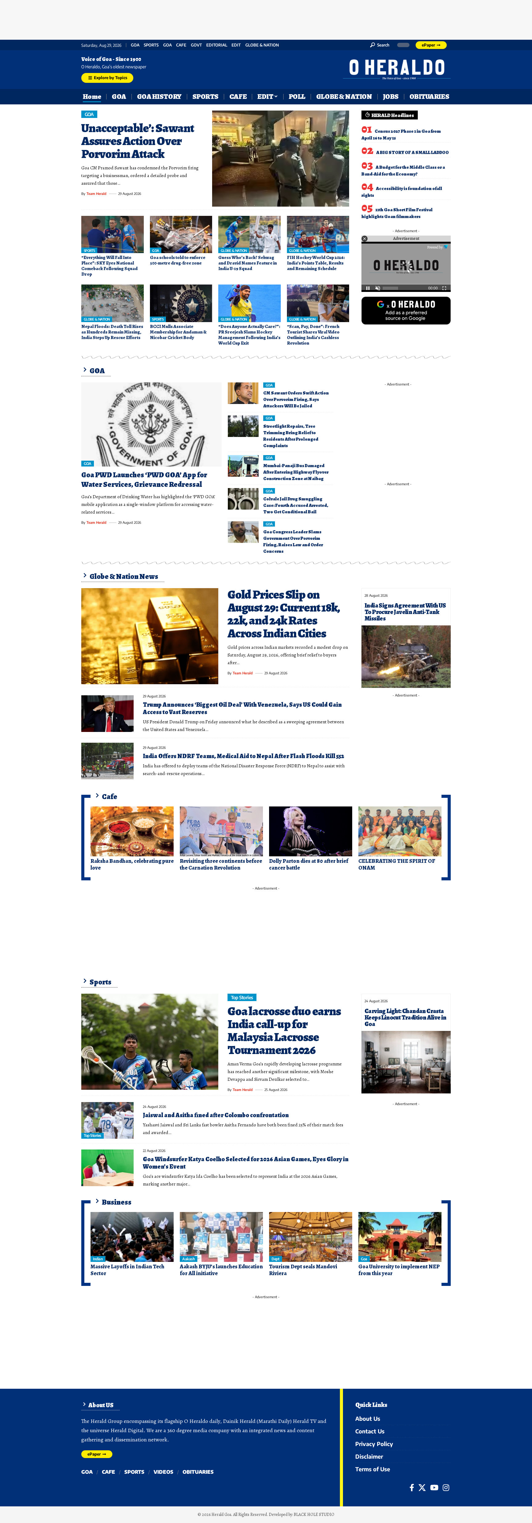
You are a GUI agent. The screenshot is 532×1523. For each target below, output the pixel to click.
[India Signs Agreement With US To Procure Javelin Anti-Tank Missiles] (406, 656)
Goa (167, 45)
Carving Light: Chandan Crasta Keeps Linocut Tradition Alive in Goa (405, 1017)
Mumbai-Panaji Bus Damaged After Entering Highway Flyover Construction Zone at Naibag (295, 472)
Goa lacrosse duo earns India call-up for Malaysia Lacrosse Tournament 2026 (284, 1030)
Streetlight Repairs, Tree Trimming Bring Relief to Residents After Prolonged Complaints (290, 436)
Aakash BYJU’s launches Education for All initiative (221, 1270)
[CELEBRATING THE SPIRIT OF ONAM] (399, 831)
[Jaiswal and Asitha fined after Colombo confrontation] (107, 1120)
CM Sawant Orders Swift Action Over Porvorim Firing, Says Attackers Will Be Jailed (296, 399)
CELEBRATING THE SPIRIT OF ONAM (396, 864)
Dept (275, 1259)
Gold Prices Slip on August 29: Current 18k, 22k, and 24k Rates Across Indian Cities (283, 614)
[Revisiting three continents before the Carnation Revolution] (221, 831)
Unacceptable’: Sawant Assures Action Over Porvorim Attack (137, 140)
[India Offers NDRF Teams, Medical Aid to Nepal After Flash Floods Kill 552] (107, 761)
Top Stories (242, 997)
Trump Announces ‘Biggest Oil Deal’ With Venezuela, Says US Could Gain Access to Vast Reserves (242, 708)
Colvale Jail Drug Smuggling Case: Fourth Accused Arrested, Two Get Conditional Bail (295, 505)
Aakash (188, 1259)
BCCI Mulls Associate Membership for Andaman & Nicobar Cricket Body (178, 332)
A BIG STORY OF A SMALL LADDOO (412, 152)
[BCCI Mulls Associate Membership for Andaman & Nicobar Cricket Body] (181, 303)
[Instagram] (446, 1487)
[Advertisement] (266, 18)
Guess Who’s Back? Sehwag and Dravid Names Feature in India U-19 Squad (247, 263)
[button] (379, 45)
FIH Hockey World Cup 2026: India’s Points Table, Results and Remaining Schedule (316, 263)
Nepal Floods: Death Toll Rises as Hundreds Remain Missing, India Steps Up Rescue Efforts (112, 332)
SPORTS (151, 45)
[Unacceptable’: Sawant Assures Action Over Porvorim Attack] (280, 159)
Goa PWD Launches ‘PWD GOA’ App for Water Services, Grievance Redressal (144, 479)
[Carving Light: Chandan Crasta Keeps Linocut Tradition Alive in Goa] (406, 1062)
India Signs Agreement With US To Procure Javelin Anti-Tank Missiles (405, 612)
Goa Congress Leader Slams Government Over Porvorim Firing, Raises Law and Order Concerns (293, 541)
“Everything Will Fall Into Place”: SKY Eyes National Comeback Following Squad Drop (109, 265)
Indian (98, 1259)
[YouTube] (434, 1487)
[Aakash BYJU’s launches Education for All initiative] (221, 1237)
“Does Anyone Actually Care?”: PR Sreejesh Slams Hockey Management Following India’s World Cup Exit (249, 334)
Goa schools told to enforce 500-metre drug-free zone (177, 260)
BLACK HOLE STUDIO (314, 1514)
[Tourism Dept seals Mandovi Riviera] (310, 1237)
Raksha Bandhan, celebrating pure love (132, 864)
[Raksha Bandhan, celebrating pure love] (132, 831)
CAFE (181, 45)
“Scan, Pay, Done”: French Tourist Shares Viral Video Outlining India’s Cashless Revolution (313, 334)
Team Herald (97, 194)
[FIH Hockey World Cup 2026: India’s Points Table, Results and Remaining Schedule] (318, 234)
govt (196, 45)
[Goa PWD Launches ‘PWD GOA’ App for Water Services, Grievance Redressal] (151, 424)
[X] (422, 1487)
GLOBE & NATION (262, 45)
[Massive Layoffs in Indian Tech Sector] (132, 1237)
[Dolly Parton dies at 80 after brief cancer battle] (310, 831)
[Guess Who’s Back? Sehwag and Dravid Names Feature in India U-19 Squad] (249, 234)
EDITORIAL (216, 45)
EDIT (236, 45)
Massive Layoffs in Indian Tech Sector (127, 1270)
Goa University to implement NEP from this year (399, 1270)
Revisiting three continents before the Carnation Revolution (221, 864)
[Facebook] (412, 1487)
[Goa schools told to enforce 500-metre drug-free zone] (181, 234)
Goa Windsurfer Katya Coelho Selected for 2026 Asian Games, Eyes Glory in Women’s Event (246, 1163)
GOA (135, 45)
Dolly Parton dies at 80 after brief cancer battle (308, 864)
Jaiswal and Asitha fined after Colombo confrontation (216, 1115)
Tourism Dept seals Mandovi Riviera (303, 1270)
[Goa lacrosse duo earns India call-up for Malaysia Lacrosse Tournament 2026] (149, 1042)
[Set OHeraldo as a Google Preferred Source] (406, 310)
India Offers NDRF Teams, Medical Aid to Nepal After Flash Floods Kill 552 (243, 756)
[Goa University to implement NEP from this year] (399, 1237)
